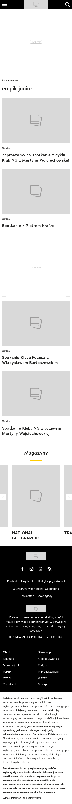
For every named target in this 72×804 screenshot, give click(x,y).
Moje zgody (45, 596)
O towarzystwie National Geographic (36, 589)
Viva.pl (7, 678)
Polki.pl (7, 671)
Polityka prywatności (51, 581)
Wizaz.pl (43, 678)
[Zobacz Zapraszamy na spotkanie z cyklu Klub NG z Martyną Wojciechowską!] (36, 120)
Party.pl (42, 665)
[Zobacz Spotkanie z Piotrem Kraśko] (36, 191)
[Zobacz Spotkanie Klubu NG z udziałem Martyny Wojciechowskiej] (36, 393)
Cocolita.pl (9, 684)
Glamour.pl (44, 652)
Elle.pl (6, 652)
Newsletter (27, 596)
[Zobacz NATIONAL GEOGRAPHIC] (36, 496)
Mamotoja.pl (11, 665)
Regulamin (27, 581)
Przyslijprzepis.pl (48, 671)
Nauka (6, 148)
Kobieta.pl (9, 659)
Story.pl (42, 684)
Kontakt (12, 581)
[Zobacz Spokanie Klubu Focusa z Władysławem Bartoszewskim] (36, 323)
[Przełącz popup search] (67, 4)
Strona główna (10, 80)
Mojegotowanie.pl (49, 659)
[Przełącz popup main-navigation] (4, 4)
